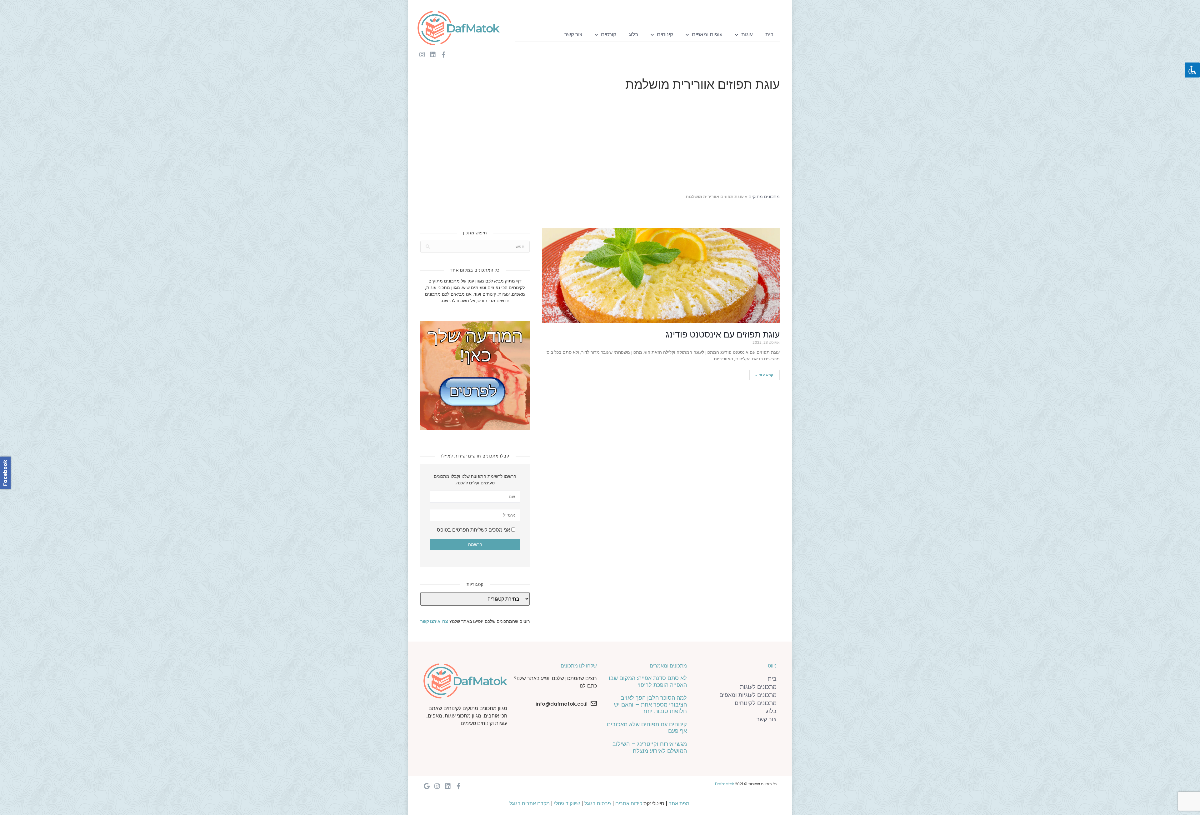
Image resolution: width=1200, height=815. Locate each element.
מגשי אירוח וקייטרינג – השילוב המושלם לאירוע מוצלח (649, 747)
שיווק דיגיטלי (567, 803)
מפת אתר (679, 803)
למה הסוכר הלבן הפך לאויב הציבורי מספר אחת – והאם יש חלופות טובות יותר (650, 704)
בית (769, 34)
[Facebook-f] (443, 55)
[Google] (426, 786)
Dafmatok (724, 784)
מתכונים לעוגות (758, 687)
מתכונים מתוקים (764, 197)
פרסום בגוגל (597, 803)
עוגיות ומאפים (707, 34)
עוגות (747, 34)
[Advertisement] (600, 144)
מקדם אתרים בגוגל (529, 803)
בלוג (633, 34)
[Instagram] (422, 55)
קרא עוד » (764, 375)
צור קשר (573, 34)
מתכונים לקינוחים (756, 703)
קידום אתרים (628, 803)
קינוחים (665, 34)
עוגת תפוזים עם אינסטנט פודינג (723, 334)
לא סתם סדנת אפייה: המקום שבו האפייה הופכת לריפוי (648, 681)
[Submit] (428, 246)
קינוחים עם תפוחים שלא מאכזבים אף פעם (647, 727)
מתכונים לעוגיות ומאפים (748, 695)
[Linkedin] (433, 55)
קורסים (608, 34)
